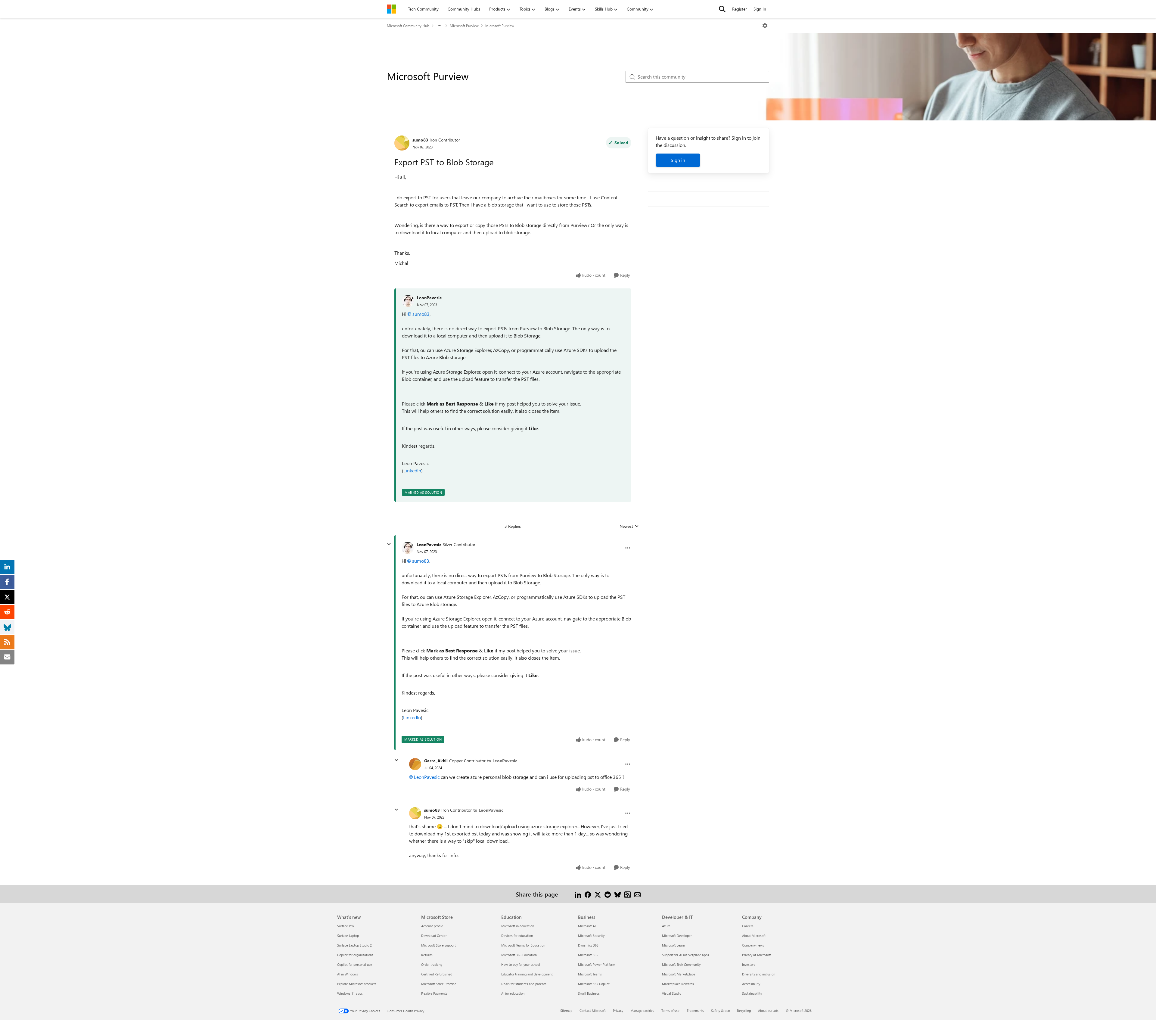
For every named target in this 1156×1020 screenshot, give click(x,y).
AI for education (512, 993)
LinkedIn (412, 470)
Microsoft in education (517, 926)
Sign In (760, 9)
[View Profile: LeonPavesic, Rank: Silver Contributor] (408, 548)
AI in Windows (347, 974)
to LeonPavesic (502, 760)
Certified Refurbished (436, 974)
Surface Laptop (348, 935)
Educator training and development (527, 974)
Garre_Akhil (436, 760)
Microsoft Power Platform (596, 964)
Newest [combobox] (629, 526)
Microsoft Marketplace (678, 974)
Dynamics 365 (588, 945)
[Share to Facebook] (588, 894)
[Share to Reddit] (607, 894)
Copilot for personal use (354, 964)
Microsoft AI (587, 926)
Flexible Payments (434, 993)
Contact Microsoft (593, 1010)
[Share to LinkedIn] (578, 894)
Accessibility (751, 983)
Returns (427, 955)
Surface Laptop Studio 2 (354, 945)
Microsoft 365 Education (519, 955)
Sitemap (566, 1010)
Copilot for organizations (355, 955)
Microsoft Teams (590, 974)
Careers (748, 926)
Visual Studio (671, 993)
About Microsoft (754, 935)
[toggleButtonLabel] (765, 25)
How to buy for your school (520, 964)
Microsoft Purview (464, 25)
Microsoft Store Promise (438, 983)
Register (739, 9)
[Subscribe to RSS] (627, 894)
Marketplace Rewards (678, 983)
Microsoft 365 (588, 955)
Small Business (589, 993)
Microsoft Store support (438, 945)
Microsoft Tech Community (681, 964)
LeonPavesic (429, 297)
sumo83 (420, 140)
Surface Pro (345, 926)
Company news (753, 945)
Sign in (678, 160)
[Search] (722, 9)
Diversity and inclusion (758, 974)
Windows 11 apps (350, 993)
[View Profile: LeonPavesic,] (408, 301)
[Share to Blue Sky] (617, 894)
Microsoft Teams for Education (523, 945)
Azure (666, 926)
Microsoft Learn (673, 945)
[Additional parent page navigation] (439, 25)
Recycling (744, 1010)
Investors (748, 964)
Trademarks (695, 1010)
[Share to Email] (637, 894)
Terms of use (670, 1010)
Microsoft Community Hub (408, 25)
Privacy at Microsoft (756, 955)
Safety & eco (720, 1010)
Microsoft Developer (677, 935)
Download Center (434, 935)
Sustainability (752, 993)
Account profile (432, 926)
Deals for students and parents (523, 983)
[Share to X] (598, 894)
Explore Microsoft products (356, 983)
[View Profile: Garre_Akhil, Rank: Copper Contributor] (415, 764)
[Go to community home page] (391, 9)
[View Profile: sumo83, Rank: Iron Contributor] (401, 143)
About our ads (768, 1010)
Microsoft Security (591, 935)
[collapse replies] (389, 544)
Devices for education (517, 935)
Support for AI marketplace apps (685, 955)
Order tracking (431, 964)
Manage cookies (642, 1010)
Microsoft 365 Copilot (594, 983)
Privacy (618, 1010)
